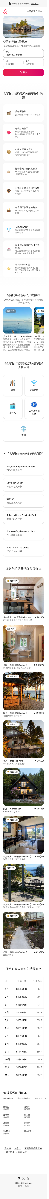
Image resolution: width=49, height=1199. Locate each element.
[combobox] (23, 54)
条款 (27, 1186)
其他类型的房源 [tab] (23, 1098)
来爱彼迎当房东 (34, 11)
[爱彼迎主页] (5, 11)
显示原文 (35, 3)
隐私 (20, 1186)
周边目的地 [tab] (8, 1098)
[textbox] (13, 64)
